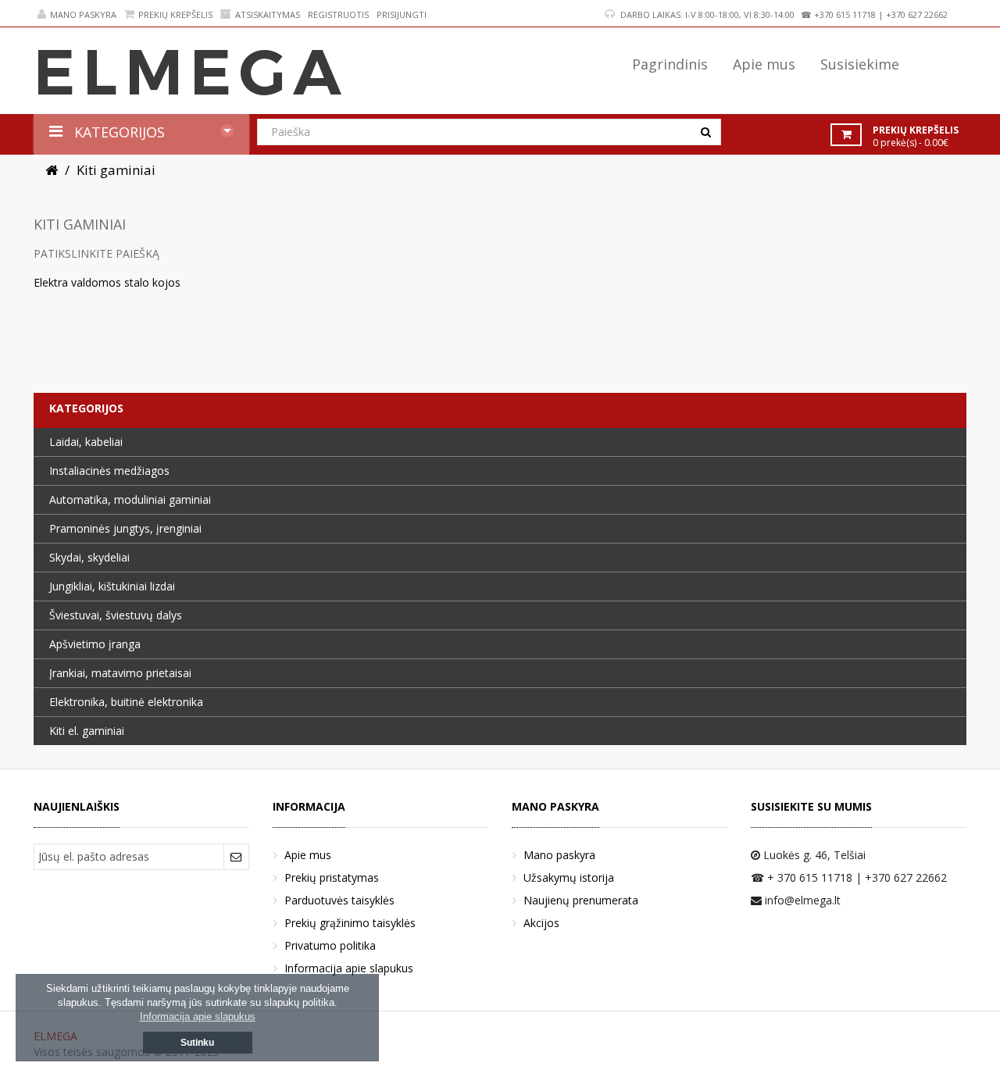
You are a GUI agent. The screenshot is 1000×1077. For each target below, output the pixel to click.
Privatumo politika (330, 945)
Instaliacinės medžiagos (109, 470)
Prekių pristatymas (331, 877)
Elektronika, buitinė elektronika (126, 701)
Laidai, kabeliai (86, 441)
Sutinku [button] (197, 1042)
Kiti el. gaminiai (86, 730)
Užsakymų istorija (568, 877)
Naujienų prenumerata (580, 900)
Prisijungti (402, 14)
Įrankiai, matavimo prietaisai (120, 672)
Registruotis (338, 14)
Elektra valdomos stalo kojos (107, 282)
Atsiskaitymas (267, 14)
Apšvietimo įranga (95, 644)
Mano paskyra (83, 14)
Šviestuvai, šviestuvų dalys (115, 615)
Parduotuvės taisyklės (339, 900)
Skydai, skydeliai (89, 557)
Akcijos (541, 922)
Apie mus (307, 854)
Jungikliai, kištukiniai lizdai (112, 586)
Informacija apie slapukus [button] (197, 1016)
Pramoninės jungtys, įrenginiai (125, 528)
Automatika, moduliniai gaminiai (130, 499)
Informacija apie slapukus (348, 968)
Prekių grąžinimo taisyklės (350, 922)
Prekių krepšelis (175, 14)
